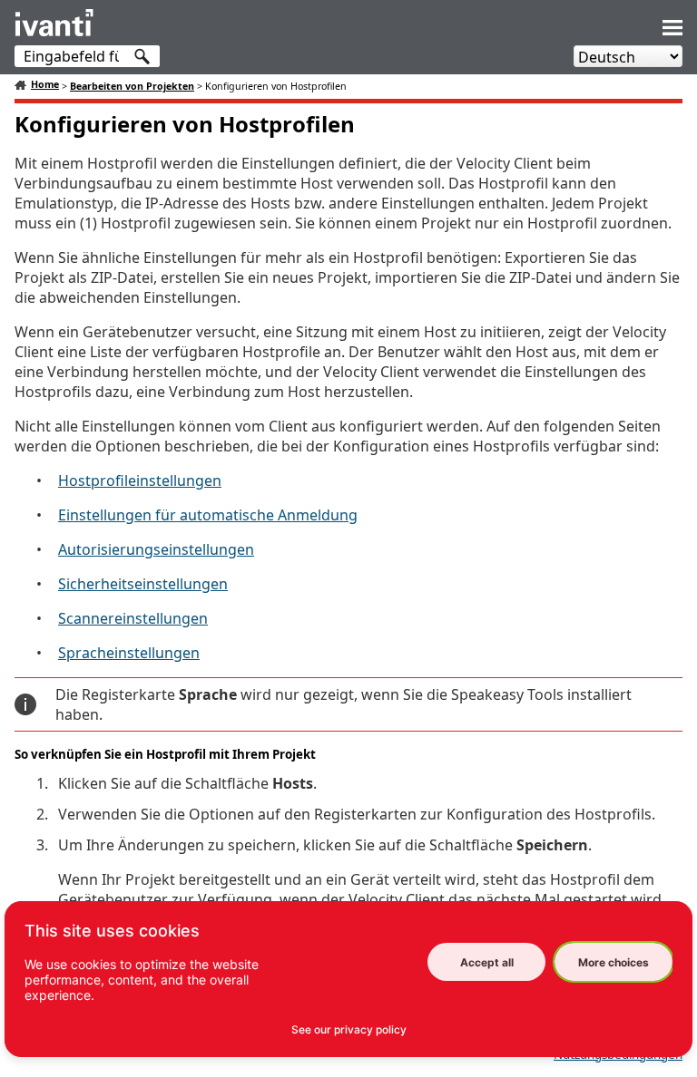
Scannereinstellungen (133, 618)
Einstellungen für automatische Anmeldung (208, 515)
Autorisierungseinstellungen (156, 549)
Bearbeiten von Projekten (132, 86)
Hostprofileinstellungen (139, 480)
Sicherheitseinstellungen (143, 584)
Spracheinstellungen (129, 653)
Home (45, 84)
